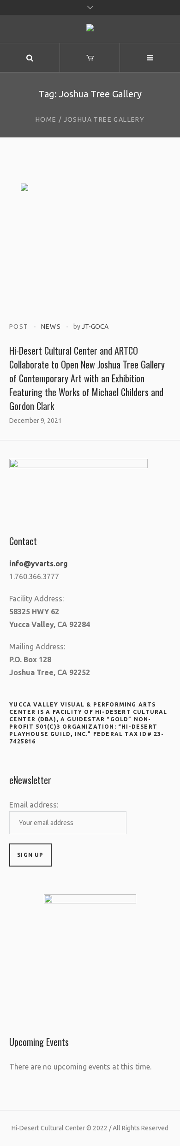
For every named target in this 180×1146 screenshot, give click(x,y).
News (51, 326)
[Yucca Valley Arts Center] (90, 29)
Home (46, 119)
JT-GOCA (95, 326)
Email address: (33, 805)
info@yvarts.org (38, 563)
